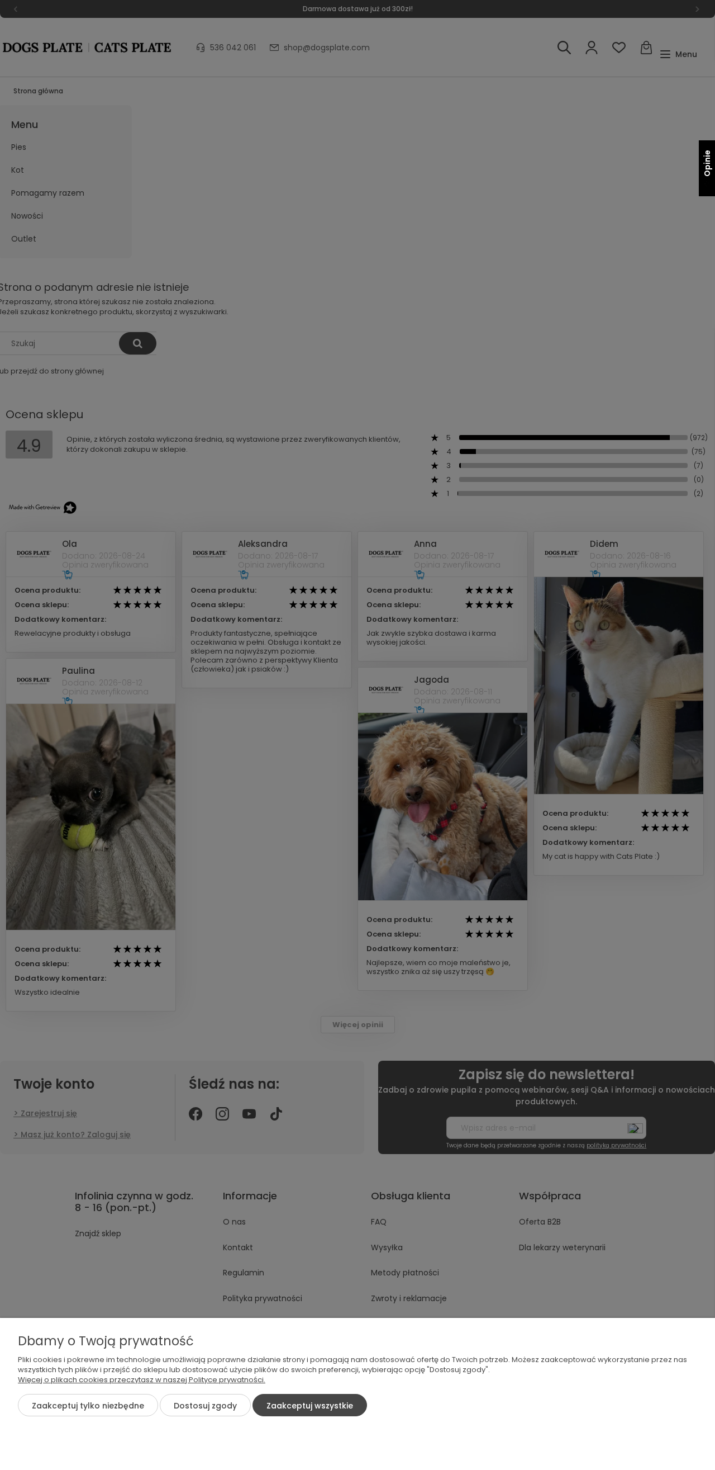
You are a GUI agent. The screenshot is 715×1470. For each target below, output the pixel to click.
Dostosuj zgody (205, 1405)
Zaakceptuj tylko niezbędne (88, 1405)
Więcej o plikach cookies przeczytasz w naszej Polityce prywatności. (141, 1379)
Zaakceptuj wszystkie (309, 1405)
